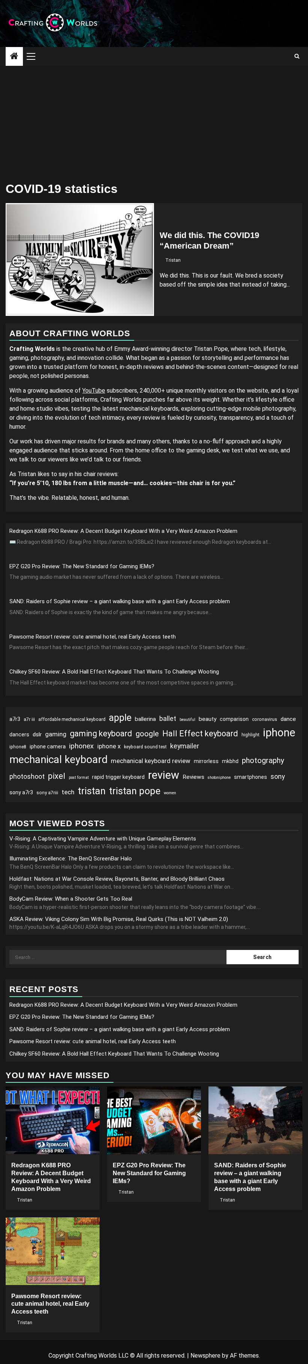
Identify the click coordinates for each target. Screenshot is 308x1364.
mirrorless (206, 761)
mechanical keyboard (58, 759)
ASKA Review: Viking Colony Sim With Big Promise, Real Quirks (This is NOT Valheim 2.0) (118, 919)
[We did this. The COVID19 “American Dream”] (80, 259)
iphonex (81, 746)
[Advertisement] (154, 122)
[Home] (14, 57)
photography (263, 760)
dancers (19, 734)
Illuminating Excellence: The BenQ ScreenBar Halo (70, 858)
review (163, 775)
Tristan (173, 260)
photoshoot (27, 776)
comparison (234, 719)
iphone (279, 732)
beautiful (187, 719)
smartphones (250, 777)
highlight (251, 734)
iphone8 (17, 747)
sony (277, 776)
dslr (37, 734)
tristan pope (134, 791)
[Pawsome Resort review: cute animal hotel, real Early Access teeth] (53, 1251)
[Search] (297, 56)
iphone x (109, 746)
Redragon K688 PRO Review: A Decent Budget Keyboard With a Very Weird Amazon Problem (123, 531)
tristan (92, 791)
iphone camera (48, 746)
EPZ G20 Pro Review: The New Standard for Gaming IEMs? (81, 566)
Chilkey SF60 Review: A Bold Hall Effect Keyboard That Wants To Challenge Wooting (114, 671)
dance (288, 719)
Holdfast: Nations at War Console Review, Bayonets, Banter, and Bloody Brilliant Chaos (117, 878)
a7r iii (29, 719)
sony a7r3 (21, 792)
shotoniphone (219, 777)
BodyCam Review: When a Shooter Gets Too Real (70, 898)
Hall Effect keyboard (200, 733)
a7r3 (14, 719)
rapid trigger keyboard (118, 777)
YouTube (93, 390)
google (147, 733)
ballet (167, 718)
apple (120, 717)
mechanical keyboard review (150, 761)
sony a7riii (47, 792)
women (170, 792)
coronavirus (264, 719)
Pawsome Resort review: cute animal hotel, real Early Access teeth (92, 636)
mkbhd (230, 761)
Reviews (193, 777)
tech (68, 792)
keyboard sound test (145, 747)
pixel (56, 776)
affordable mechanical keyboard (72, 719)
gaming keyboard (101, 733)
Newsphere (205, 1355)
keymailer (184, 746)
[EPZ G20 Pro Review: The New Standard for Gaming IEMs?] (154, 1120)
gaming (55, 734)
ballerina (145, 719)
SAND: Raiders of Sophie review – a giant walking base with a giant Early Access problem (119, 601)
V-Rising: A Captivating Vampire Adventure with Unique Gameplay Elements (102, 838)
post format (79, 777)
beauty (207, 719)
